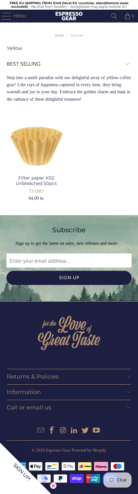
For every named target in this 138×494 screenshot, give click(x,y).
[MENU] (3, 16)
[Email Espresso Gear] (41, 431)
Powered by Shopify (89, 450)
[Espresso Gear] (69, 16)
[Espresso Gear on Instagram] (63, 431)
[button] (25, 468)
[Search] (114, 16)
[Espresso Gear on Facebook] (52, 431)
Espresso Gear (58, 450)
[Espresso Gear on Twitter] (85, 431)
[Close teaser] (53, 485)
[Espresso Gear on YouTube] (96, 431)
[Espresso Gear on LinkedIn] (74, 431)
